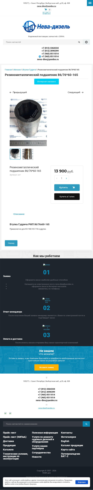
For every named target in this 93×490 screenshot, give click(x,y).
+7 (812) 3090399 (50, 50)
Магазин (17, 70)
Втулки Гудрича (29, 70)
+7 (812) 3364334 (50, 48)
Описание (18, 214)
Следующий (74, 92)
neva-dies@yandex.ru (46, 6)
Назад (11, 243)
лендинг (51, 477)
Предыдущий (20, 92)
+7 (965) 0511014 (50, 53)
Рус (48, 13)
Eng (44, 13)
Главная (8, 70)
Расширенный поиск (86, 42)
